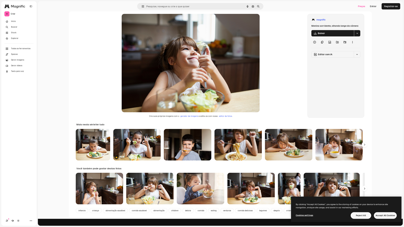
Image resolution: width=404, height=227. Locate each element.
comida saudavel (139, 210)
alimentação (159, 210)
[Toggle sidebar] (30, 6)
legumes (263, 210)
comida (201, 210)
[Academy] (12, 220)
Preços (361, 6)
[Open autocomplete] (141, 6)
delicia (188, 210)
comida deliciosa (245, 210)
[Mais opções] (352, 42)
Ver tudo (99, 124)
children (174, 210)
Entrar (373, 6)
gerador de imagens (189, 116)
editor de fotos (225, 116)
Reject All (361, 215)
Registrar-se (391, 6)
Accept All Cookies (385, 215)
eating (214, 210)
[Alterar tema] (18, 220)
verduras (227, 210)
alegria (276, 210)
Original (141, 19)
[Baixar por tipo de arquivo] (357, 33)
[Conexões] (6, 220)
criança (95, 210)
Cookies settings (304, 215)
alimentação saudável (115, 210)
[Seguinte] (364, 144)
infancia (82, 210)
